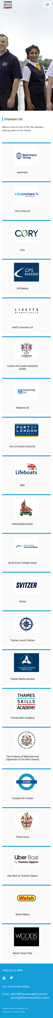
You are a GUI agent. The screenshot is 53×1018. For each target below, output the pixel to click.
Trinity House (22, 836)
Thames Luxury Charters (22, 640)
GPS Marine (22, 288)
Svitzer (22, 601)
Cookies (22, 1012)
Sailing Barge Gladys (22, 523)
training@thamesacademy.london (30, 997)
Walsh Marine (22, 914)
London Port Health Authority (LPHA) (22, 367)
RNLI (22, 485)
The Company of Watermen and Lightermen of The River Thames (22, 758)
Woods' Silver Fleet (22, 953)
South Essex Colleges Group (22, 562)
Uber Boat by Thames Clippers (22, 875)
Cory (22, 249)
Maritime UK (22, 407)
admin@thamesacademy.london (29, 994)
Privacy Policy (7, 1012)
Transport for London (22, 798)
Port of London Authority (22, 446)
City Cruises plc (22, 210)
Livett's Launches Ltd (22, 327)
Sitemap (15, 1012)
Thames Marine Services (22, 678)
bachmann (22, 172)
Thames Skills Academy (22, 717)
